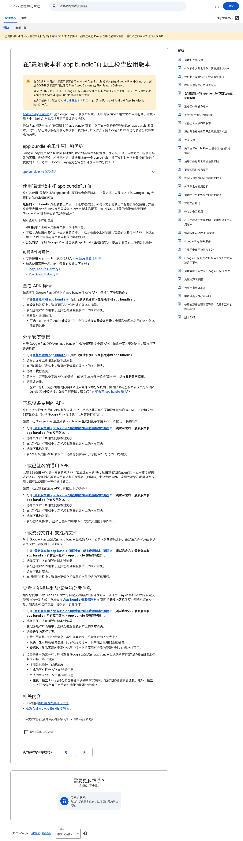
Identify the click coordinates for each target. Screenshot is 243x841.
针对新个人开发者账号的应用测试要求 (207, 68)
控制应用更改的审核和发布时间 (203, 178)
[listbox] (68, 834)
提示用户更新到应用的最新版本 (203, 195)
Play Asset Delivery (42, 274)
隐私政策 (35, 833)
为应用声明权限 (193, 279)
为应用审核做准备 (195, 287)
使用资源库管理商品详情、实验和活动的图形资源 (208, 307)
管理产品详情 (192, 203)
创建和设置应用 (193, 60)
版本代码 (189, 317)
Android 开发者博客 (73, 100)
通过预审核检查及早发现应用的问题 (205, 131)
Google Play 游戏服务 (197, 241)
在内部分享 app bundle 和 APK (109, 392)
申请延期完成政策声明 (197, 296)
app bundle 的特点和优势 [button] (39, 172)
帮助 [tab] (6, 27)
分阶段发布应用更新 (196, 186)
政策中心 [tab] (21, 27)
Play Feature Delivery (43, 269)
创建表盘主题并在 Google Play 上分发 (207, 271)
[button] (6, 6)
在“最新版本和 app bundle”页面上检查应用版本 (208, 96)
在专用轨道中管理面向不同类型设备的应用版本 (208, 222)
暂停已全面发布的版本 (197, 123)
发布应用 (189, 140)
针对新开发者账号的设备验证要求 (204, 76)
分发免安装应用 (193, 211)
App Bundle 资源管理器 (79, 600)
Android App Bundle (36, 114)
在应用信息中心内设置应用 (200, 85)
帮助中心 (10, 18)
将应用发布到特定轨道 (53, 703)
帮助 (55, 36)
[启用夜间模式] (85, 833)
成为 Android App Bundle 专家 (46, 709)
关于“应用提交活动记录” (199, 115)
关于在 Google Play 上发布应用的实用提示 (207, 151)
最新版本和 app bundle (49, 299)
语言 (62, 828)
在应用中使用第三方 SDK (199, 249)
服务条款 (46, 833)
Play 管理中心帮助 (26, 6)
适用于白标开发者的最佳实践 (201, 161)
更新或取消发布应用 (196, 169)
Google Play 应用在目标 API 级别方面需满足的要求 (208, 260)
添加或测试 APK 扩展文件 (199, 233)
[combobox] (123, 6)
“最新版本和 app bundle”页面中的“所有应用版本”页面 (71, 428)
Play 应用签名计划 (85, 258)
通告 (24, 18)
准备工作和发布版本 (196, 106)
